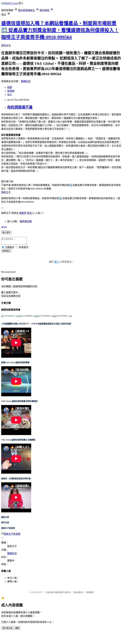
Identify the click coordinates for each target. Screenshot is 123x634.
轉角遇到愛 (26, 221)
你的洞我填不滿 (19, 107)
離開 (17, 628)
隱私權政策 (78, 592)
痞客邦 (22, 213)
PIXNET (39, 592)
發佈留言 (6, 251)
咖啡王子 (6, 192)
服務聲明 (90, 592)
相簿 (9, 87)
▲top (4, 226)
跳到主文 (6, 45)
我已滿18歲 (7, 628)
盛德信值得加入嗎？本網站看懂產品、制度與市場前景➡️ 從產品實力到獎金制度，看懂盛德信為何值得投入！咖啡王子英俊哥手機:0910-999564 (60, 30)
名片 (9, 94)
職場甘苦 (26, 81)
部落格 (10, 91)
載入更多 (6, 232)
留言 (29, 213)
